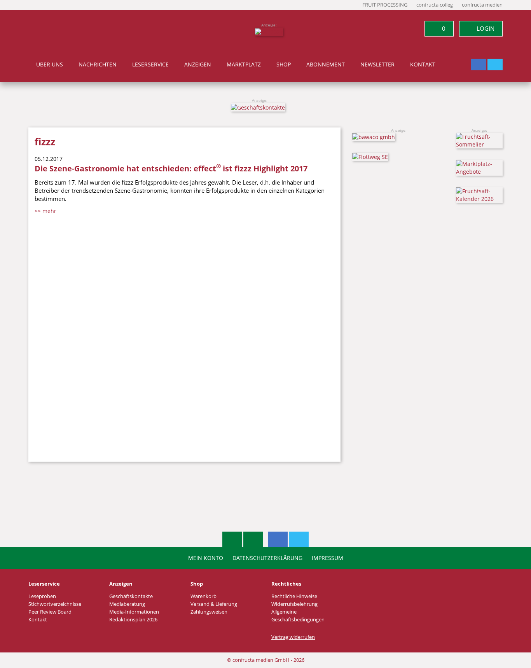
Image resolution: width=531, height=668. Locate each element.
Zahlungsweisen (208, 612)
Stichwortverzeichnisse (54, 604)
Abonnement (325, 64)
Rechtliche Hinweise (294, 596)
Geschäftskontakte (131, 596)
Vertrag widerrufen (293, 637)
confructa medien (482, 5)
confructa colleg (434, 5)
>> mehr (45, 211)
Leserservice (150, 64)
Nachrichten (98, 64)
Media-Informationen (134, 612)
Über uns (49, 64)
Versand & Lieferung (213, 604)
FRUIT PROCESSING (384, 5)
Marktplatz (244, 64)
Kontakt (422, 64)
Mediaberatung (127, 604)
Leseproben (42, 596)
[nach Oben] (232, 539)
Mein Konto (205, 558)
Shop (283, 64)
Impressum (327, 558)
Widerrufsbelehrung (294, 604)
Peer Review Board (50, 612)
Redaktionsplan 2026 (133, 619)
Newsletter (377, 64)
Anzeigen (197, 64)
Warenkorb (203, 596)
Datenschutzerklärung (267, 558)
